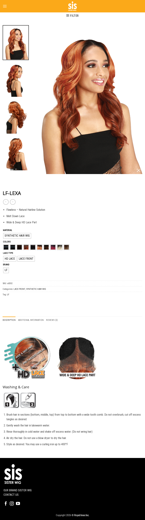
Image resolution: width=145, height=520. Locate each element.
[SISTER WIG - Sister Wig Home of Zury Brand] (72, 6)
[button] (5, 6)
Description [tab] (9, 320)
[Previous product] (12, 202)
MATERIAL (7, 230)
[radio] (17, 236)
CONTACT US (11, 494)
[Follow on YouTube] (18, 504)
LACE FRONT (19, 289)
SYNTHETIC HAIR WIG (36, 289)
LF (8, 294)
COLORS (7, 242)
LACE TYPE (8, 253)
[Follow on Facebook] (6, 504)
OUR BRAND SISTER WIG (18, 490)
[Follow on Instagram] (12, 504)
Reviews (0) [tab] (52, 320)
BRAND (6, 264)
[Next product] (5, 202)
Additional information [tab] (31, 320)
